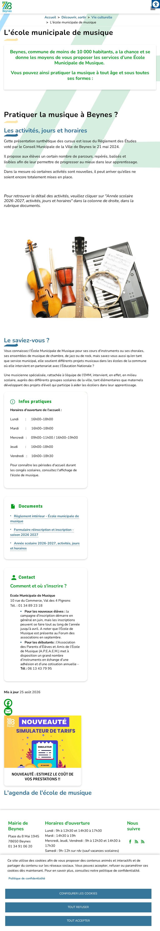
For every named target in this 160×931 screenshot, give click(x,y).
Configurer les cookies (78, 893)
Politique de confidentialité (27, 878)
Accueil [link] (50, 17)
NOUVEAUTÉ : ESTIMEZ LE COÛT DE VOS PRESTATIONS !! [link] (43, 777)
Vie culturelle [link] (101, 17)
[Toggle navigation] (153, 8)
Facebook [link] (130, 841)
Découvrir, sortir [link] (73, 17)
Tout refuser (78, 907)
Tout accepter (78, 921)
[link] (156, 4)
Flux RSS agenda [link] (143, 841)
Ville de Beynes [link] (7, 7)
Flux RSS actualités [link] (136, 841)
